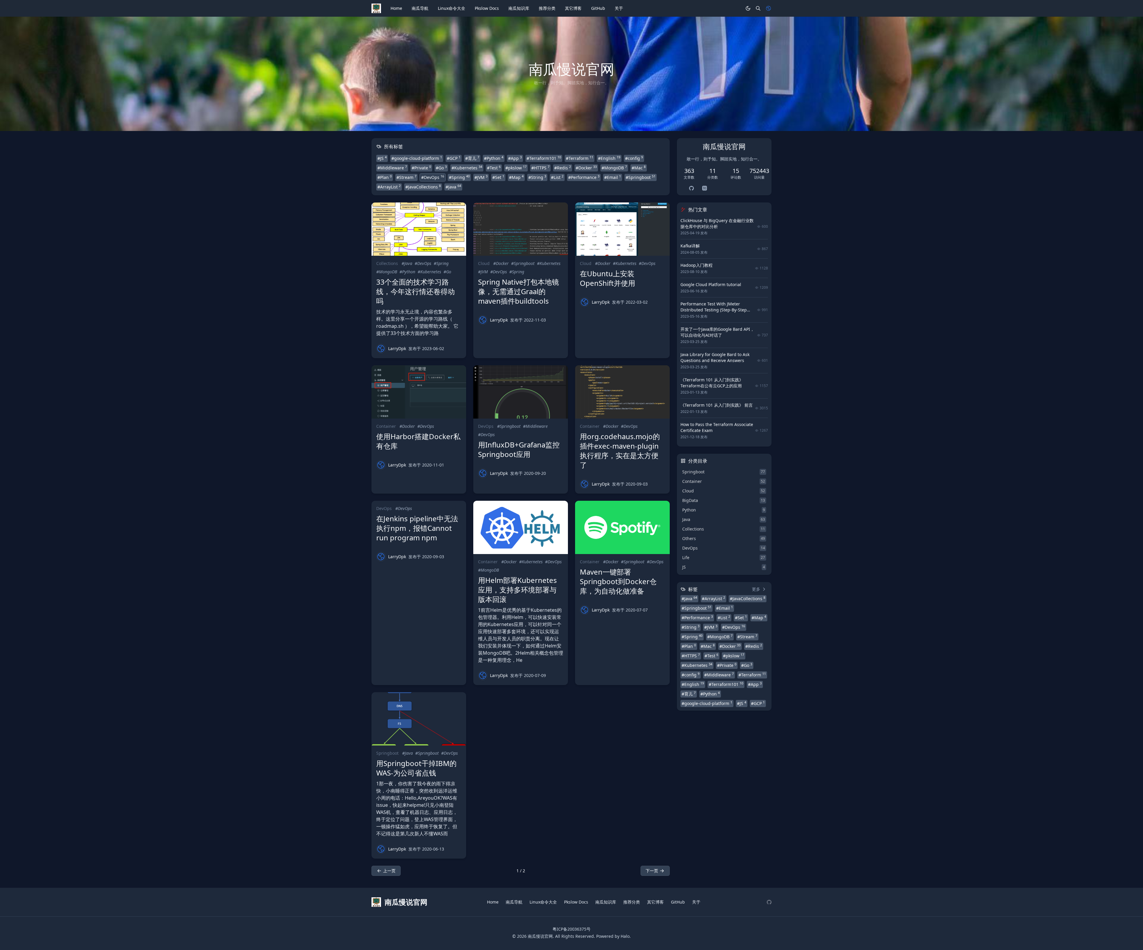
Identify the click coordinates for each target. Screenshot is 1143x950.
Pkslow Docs (487, 8)
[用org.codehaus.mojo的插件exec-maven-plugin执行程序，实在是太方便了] (622, 392)
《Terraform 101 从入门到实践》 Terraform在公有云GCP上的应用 (711, 383)
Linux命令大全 (451, 8)
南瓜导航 (420, 8)
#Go (441, 168)
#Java (453, 187)
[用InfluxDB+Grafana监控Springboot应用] (520, 392)
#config (634, 158)
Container (386, 426)
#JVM (481, 177)
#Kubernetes (467, 168)
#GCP (453, 158)
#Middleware (392, 168)
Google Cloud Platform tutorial (710, 284)
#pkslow (516, 168)
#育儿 (472, 158)
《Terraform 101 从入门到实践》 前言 (716, 405)
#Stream (406, 177)
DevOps (486, 426)
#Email (612, 177)
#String (537, 177)
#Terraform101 (544, 158)
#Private (421, 168)
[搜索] (758, 8)
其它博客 (573, 8)
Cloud (484, 263)
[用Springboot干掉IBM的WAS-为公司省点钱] (418, 718)
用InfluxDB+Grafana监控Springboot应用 (519, 449)
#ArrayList (389, 187)
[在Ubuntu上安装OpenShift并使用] (622, 229)
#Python (493, 158)
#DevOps (432, 177)
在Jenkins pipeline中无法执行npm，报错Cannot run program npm (417, 528)
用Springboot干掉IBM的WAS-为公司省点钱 (416, 768)
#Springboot (640, 177)
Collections (387, 263)
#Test (494, 168)
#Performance (583, 177)
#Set (498, 177)
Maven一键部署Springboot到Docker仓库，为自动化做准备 (618, 581)
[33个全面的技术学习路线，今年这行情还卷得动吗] (418, 229)
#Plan (384, 177)
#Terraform (579, 158)
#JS (382, 158)
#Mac (639, 168)
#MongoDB (614, 168)
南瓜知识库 (518, 8)
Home (396, 8)
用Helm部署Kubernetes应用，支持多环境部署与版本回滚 (517, 589)
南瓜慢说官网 (540, 936)
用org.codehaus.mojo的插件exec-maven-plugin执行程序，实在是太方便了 (620, 450)
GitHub (598, 8)
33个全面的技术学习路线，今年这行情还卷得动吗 (415, 291)
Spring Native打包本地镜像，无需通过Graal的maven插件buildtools (518, 291)
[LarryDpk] (381, 348)
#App (515, 158)
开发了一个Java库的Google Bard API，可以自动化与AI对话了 (717, 332)
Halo (625, 936)
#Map (516, 177)
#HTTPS (540, 168)
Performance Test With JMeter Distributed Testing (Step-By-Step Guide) (713, 310)
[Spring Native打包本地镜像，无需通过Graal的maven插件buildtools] (520, 229)
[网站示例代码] (769, 902)
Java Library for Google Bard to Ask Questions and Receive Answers (714, 357)
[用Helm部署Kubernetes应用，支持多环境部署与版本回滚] (520, 527)
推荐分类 (547, 8)
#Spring (459, 177)
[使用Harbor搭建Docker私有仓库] (418, 392)
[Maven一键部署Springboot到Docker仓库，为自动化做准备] (622, 527)
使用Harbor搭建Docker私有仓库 (418, 441)
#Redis (562, 168)
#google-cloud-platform (416, 158)
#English (609, 158)
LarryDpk (397, 348)
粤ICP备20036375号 (571, 929)
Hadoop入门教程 (696, 265)
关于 (619, 8)
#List (557, 177)
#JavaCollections (423, 187)
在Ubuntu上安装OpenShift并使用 (607, 278)
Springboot (387, 753)
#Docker (586, 168)
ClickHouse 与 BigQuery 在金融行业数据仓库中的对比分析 (717, 223)
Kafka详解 (690, 246)
